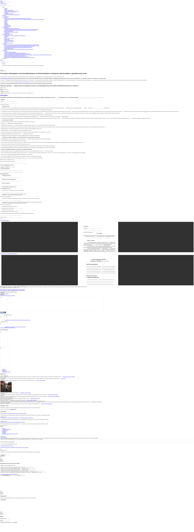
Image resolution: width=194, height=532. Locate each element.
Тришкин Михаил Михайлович (46, 403)
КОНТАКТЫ (4, 58)
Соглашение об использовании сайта (6, 445)
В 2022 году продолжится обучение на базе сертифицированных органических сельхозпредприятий (21, 44)
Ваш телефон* (34, 472)
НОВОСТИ (4, 15)
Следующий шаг (3, 499)
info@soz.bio (96, 438)
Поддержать (3, 455)
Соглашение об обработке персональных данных (8, 474)
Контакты (4, 431)
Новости (3, 63)
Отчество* (23, 469)
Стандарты (4, 432)
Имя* (22, 467)
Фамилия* (23, 468)
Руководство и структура (6, 429)
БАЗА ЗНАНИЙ (4, 17)
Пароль (1, 520)
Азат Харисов (63, 378)
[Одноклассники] (2, 312)
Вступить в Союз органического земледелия (12, 14)
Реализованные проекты (8, 13)
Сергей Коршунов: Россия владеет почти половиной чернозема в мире (12, 422)
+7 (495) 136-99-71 (3, 437)
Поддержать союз (5, 434)
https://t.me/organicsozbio (4, 293)
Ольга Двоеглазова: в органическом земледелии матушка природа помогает (13, 413)
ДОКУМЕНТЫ (4, 50)
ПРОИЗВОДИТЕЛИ (5, 27)
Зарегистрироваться (6, 475)
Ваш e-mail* (32, 471)
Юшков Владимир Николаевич (25, 392)
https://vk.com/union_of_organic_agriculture (7, 295)
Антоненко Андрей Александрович (69, 376)
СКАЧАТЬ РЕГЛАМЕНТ (4, 220)
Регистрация (3, 95)
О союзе (3, 428)
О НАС (3, 7)
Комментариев (2, 313)
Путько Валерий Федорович (40, 380)
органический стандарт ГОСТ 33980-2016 (22, 81)
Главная (3, 61)
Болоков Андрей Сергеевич (35, 398)
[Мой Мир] (3, 312)
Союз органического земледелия (6, 78)
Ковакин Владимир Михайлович (54, 396)
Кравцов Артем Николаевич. (53, 394)
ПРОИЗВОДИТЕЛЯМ (5, 34)
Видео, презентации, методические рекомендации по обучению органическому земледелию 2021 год (21, 45)
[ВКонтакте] (1, 312)
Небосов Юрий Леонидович (32, 400)
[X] (5, 312)
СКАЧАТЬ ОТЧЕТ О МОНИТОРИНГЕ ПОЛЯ (8, 253)
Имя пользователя (3, 518)
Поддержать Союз (13, 409)
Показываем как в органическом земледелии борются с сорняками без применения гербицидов (16, 417)
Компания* (23, 470)
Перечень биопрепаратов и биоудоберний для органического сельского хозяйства (14, 447)
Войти (19, 475)
